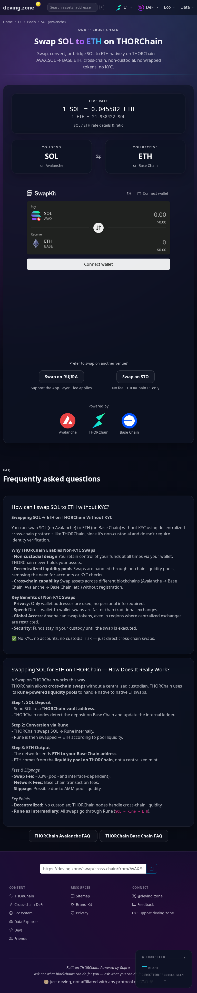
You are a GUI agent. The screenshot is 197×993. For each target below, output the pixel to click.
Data (186, 7)
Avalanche (54, 165)
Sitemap (83, 896)
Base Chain (148, 165)
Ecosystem (23, 912)
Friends (20, 938)
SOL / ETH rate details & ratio (98, 125)
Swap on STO (135, 377)
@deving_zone (150, 896)
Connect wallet (98, 264)
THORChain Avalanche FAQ (63, 836)
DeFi (150, 7)
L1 (126, 7)
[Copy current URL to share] (151, 869)
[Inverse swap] (98, 157)
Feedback (145, 904)
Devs (18, 930)
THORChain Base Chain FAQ (133, 836)
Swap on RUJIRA (61, 377)
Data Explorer (26, 921)
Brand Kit (84, 904)
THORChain (24, 896)
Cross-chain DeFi (28, 904)
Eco (168, 7)
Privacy (82, 912)
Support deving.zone (155, 912)
